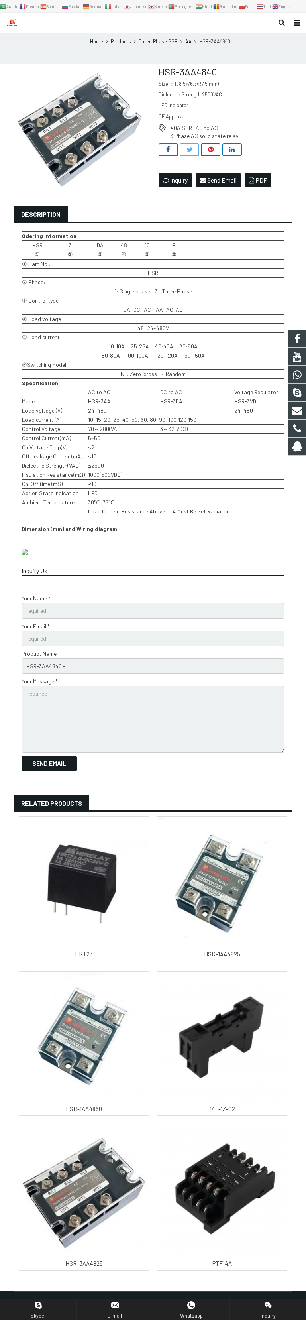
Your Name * (36, 598)
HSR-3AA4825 (84, 1263)
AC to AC (207, 127)
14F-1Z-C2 (222, 1108)
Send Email (221, 180)
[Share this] (168, 150)
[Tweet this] (189, 150)
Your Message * (39, 681)
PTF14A (222, 1263)
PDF (260, 180)
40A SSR (181, 127)
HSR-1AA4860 (84, 1108)
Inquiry (178, 180)
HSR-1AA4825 (222, 954)
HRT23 (84, 954)
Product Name (39, 653)
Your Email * (35, 626)
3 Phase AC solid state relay (204, 135)
